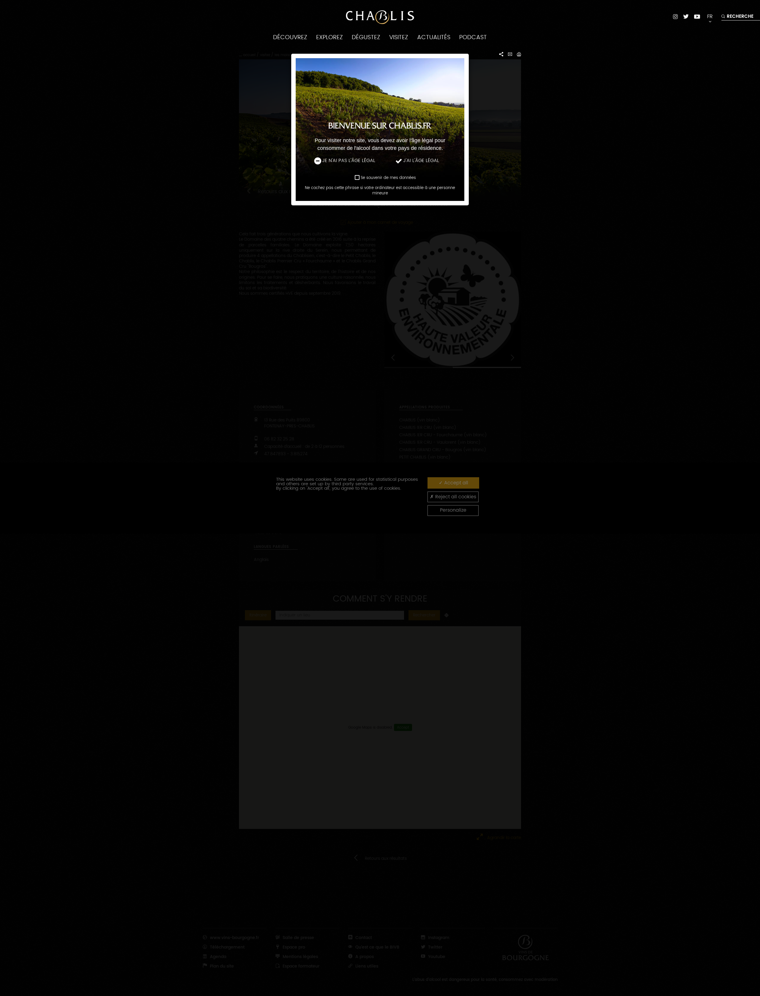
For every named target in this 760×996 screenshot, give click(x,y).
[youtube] (697, 16)
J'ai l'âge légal (421, 160)
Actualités (433, 37)
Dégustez (366, 37)
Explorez (329, 37)
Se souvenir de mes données (388, 178)
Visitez (398, 37)
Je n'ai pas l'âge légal (348, 160)
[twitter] (686, 16)
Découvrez (290, 37)
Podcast (473, 37)
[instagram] (675, 16)
